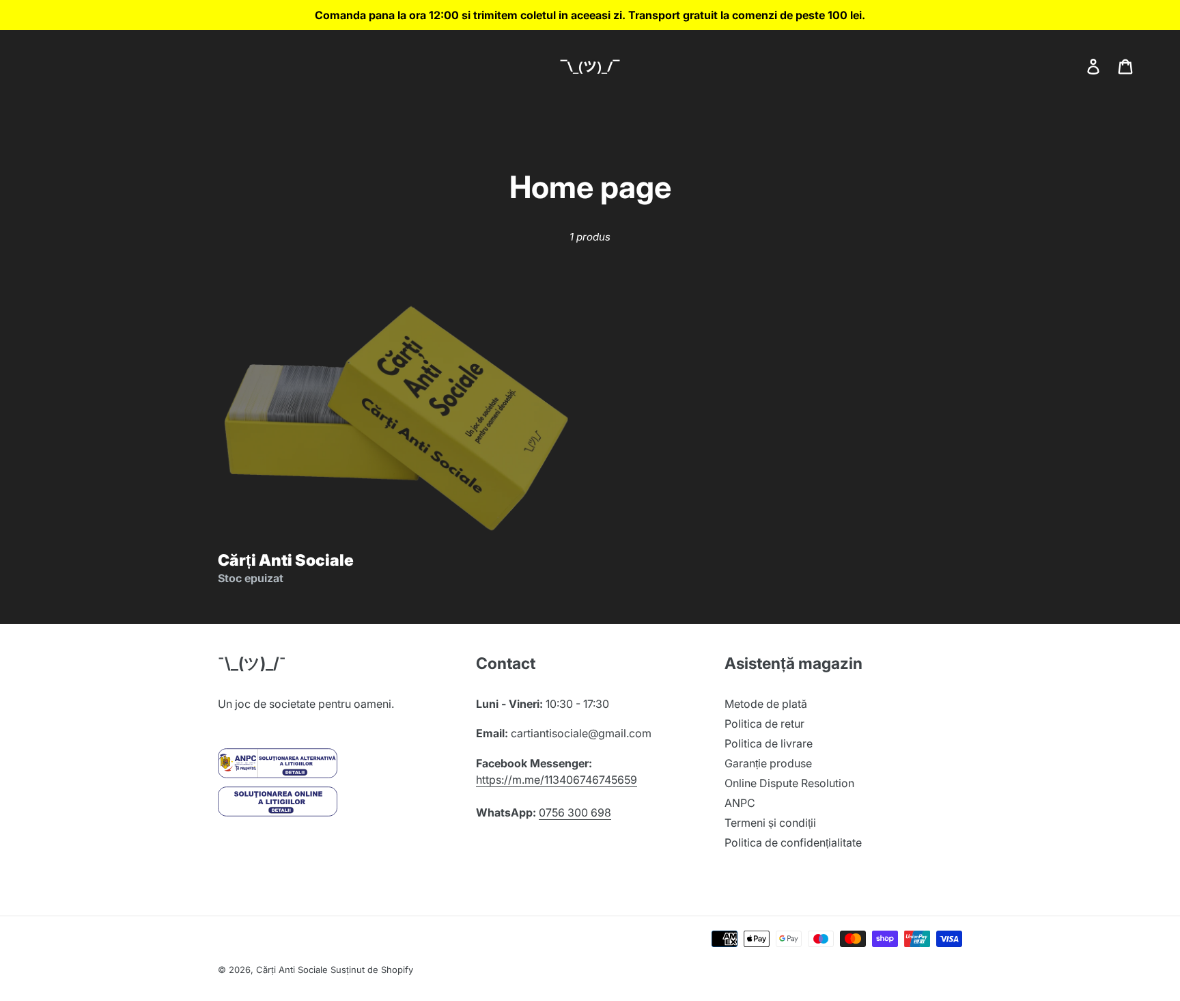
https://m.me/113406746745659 (556, 779)
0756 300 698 (575, 812)
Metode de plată (766, 704)
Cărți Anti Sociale (292, 969)
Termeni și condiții (770, 822)
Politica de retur (764, 723)
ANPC (740, 803)
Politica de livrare (769, 743)
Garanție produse (768, 763)
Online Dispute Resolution (789, 783)
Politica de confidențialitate (793, 842)
